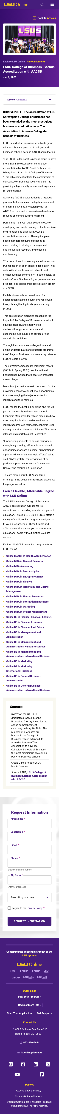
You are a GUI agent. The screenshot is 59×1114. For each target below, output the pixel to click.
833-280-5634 (31, 1042)
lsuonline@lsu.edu (31, 1052)
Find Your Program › (29, 996)
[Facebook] (41, 1074)
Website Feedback (42, 1101)
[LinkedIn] (35, 1064)
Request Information (29, 921)
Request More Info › (29, 1004)
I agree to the (28, 908)
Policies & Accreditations (28, 1096)
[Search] (42, 4)
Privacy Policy (34, 908)
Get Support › (44, 1013)
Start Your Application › (20, 1013)
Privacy (37, 1090)
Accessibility (23, 1090)
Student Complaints (18, 1101)
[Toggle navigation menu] (52, 4)
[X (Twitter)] (48, 1064)
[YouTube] (17, 1074)
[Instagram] (10, 1064)
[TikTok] (23, 1064)
